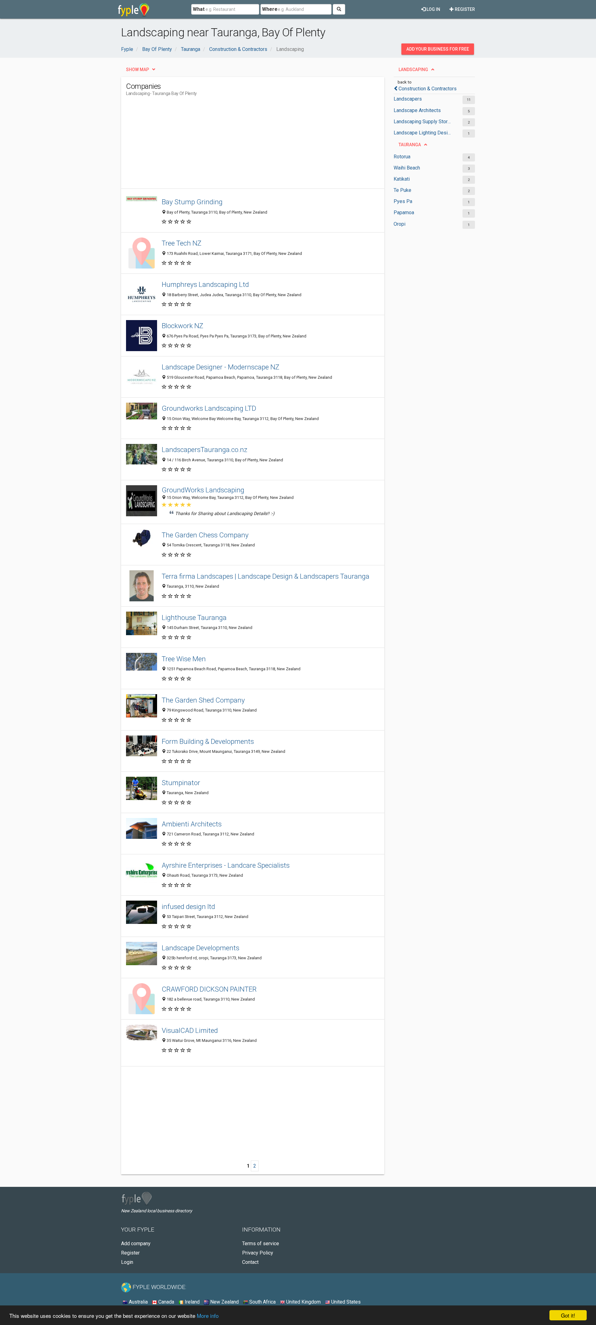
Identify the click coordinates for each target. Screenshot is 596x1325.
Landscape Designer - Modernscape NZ (220, 367)
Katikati (402, 179)
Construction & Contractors (428, 89)
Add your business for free (437, 49)
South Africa (262, 1302)
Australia (138, 1302)
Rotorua (402, 157)
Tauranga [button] (410, 144)
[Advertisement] (239, 145)
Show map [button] (137, 69)
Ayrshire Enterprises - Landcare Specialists (226, 865)
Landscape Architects (417, 110)
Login (127, 1262)
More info (208, 1315)
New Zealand (224, 1302)
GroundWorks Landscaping (203, 490)
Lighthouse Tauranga (194, 617)
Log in (433, 9)
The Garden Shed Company (203, 700)
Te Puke (402, 190)
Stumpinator (181, 783)
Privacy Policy (257, 1253)
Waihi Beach (407, 168)
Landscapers (408, 99)
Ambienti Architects (192, 824)
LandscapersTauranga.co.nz (204, 449)
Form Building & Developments (208, 741)
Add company (136, 1243)
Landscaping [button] (413, 69)
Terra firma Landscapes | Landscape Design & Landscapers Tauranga (265, 576)
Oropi (399, 224)
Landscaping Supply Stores (423, 121)
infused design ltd (188, 906)
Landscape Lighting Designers (423, 133)
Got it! (568, 1315)
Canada (165, 1302)
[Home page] (133, 9)
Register (464, 9)
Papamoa (404, 212)
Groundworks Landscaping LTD (209, 408)
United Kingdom (303, 1302)
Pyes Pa (403, 201)
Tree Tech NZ (181, 243)
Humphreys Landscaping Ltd (205, 284)
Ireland (191, 1302)
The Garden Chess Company (205, 535)
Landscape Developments (200, 948)
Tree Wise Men (184, 659)
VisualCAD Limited (190, 1030)
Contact (250, 1262)
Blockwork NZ (182, 326)
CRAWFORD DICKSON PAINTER (209, 989)
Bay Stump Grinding (192, 202)
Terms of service (260, 1243)
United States (345, 1302)
